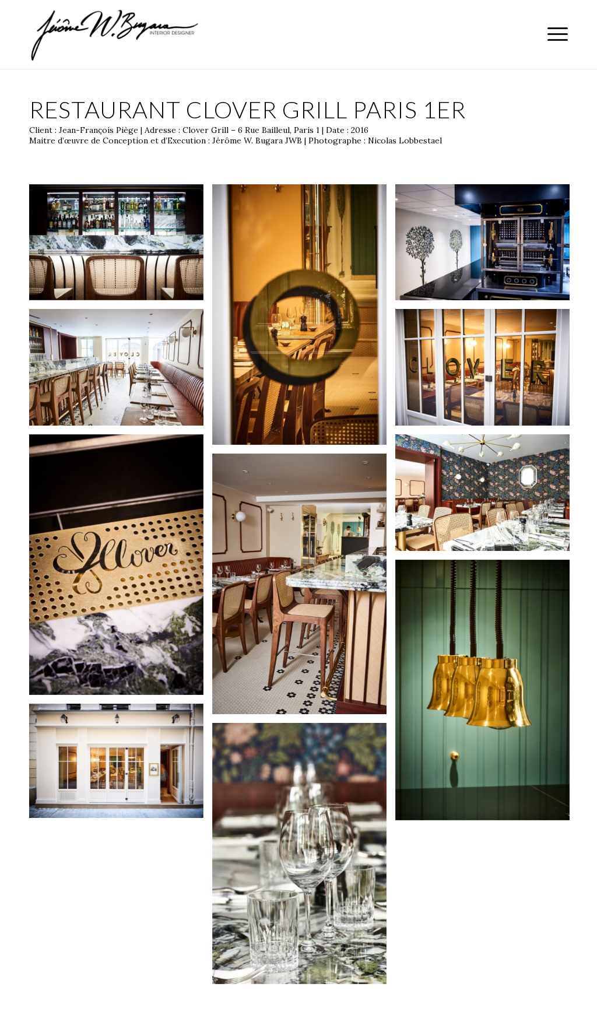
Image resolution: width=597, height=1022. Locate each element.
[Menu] (554, 34)
